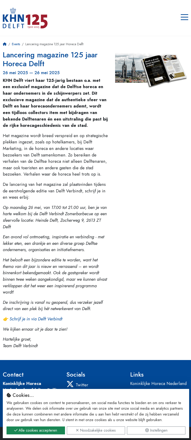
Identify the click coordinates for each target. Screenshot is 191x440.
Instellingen (158, 430)
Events (16, 44)
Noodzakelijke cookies (97, 430)
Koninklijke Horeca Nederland (158, 383)
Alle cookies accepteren (37, 430)
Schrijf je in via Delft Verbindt (36, 319)
